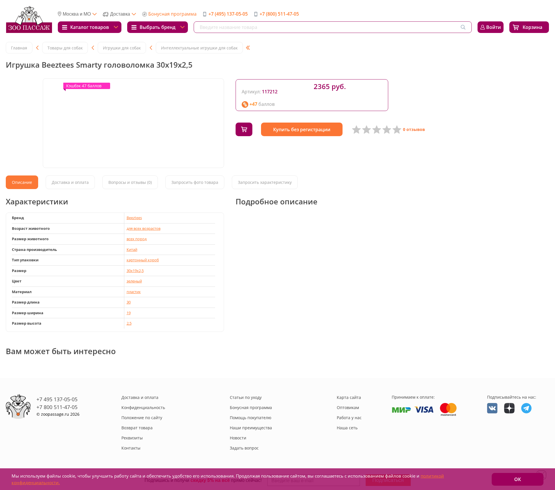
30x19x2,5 (135, 270)
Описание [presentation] (22, 182)
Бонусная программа (172, 14)
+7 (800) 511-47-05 (279, 14)
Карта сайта (349, 397)
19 (129, 312)
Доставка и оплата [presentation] (70, 182)
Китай (132, 249)
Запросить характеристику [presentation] (265, 182)
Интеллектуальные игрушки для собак (199, 48)
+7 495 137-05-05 (56, 399)
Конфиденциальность (143, 407)
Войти (493, 27)
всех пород (137, 238)
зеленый (134, 281)
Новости (238, 438)
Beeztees (134, 217)
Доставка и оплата (139, 397)
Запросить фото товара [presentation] (194, 182)
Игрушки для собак (122, 48)
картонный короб (143, 259)
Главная (19, 48)
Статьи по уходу (246, 397)
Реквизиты (132, 438)
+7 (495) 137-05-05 (228, 14)
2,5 (129, 323)
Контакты (130, 448)
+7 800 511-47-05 (56, 407)
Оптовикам (348, 407)
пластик (134, 291)
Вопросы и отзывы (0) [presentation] (130, 182)
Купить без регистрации (301, 129)
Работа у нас (349, 417)
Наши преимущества (251, 427)
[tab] (22, 182)
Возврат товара (137, 427)
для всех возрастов (143, 228)
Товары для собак (65, 48)
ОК (517, 479)
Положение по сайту (141, 417)
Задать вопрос (244, 448)
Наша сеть (347, 427)
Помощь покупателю (250, 417)
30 (129, 302)
